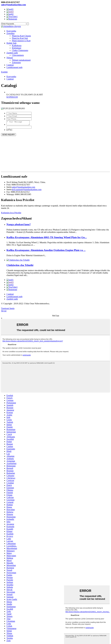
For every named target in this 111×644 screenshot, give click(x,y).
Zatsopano (16, 62)
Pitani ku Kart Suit (20, 38)
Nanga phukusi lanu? (18, 224)
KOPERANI (12, 97)
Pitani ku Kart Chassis (21, 36)
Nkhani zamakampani (21, 60)
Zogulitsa (10, 33)
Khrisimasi (16, 48)
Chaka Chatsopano (20, 50)
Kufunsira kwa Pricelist (11, 213)
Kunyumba (11, 31)
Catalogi (10, 65)
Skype (3, 311)
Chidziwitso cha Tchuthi (19, 265)
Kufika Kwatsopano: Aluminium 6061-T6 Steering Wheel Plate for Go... (46, 237)
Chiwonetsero (18, 55)
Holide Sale (11, 43)
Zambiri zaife (12, 53)
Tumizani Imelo (7, 308)
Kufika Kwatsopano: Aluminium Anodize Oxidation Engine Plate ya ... (46, 250)
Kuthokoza (16, 45)
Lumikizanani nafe (14, 67)
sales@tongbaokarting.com (13, 5)
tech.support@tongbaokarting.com (26, 189)
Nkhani (9, 57)
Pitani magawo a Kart (21, 41)
